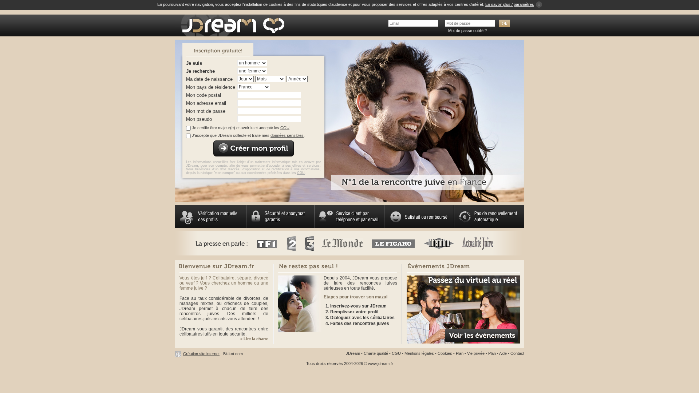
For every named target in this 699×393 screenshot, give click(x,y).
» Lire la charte (254, 339)
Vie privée (476, 353)
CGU (284, 128)
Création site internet (201, 354)
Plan (459, 353)
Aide (503, 353)
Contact (517, 353)
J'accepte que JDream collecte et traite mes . (248, 135)
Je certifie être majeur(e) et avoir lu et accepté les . (241, 128)
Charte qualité (376, 353)
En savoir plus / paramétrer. (509, 4)
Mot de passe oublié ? (467, 30)
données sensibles (287, 135)
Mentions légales (419, 353)
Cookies (445, 353)
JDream (353, 353)
